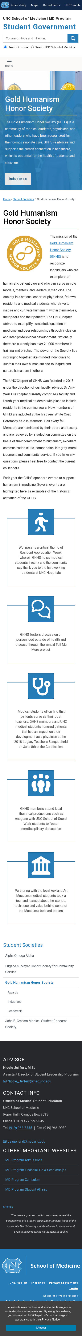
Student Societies (23, 199)
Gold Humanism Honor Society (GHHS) (61, 250)
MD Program (60, 19)
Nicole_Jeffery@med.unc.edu (29, 1081)
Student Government (39, 27)
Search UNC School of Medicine (55, 47)
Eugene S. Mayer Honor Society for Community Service (39, 969)
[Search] (72, 38)
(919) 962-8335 (20, 1128)
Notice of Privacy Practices (60, 1295)
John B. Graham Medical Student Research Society (36, 1024)
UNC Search (72, 5)
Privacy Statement (63, 1283)
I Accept (41, 1327)
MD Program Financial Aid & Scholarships (35, 1170)
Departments (51, 5)
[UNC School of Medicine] (41, 1265)
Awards (13, 992)
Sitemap (8, 1206)
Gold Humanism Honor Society (29, 982)
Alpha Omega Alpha (19, 956)
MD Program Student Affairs (26, 1189)
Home (7, 199)
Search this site (18, 47)
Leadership (15, 1011)
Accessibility (18, 5)
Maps (34, 5)
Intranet (38, 1283)
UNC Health (18, 1283)
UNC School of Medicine (24, 19)
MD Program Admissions (23, 1160)
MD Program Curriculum (22, 1180)
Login (73, 1288)
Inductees (14, 1002)
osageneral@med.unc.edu (26, 1141)
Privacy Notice (51, 1319)
